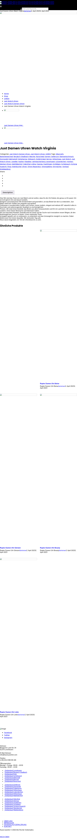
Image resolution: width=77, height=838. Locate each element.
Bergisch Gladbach (21, 156)
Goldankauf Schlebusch (13, 776)
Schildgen (57, 164)
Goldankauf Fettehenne (13, 788)
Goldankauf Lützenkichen (13, 792)
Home (6, 93)
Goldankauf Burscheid (12, 781)
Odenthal (26, 164)
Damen (47, 156)
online (33, 164)
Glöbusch (31, 159)
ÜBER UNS (8, 821)
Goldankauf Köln (10, 774)
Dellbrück (55, 156)
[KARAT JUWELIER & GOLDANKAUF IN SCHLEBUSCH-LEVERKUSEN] (27, 2)
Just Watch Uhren (11, 101)
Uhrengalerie (47, 166)
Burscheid (40, 156)
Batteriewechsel (6, 156)
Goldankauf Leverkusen (13, 770)
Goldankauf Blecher (11, 779)
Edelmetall (13, 159)
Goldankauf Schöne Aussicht (14, 806)
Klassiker (28, 161)
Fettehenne (22, 159)
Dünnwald (4, 159)
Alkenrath (59, 154)
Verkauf (65, 166)
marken (70, 161)
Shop (6, 96)
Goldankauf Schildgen (12, 804)
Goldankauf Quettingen (12, 803)
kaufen (21, 161)
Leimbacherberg (38, 161)
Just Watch (66, 159)
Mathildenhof (17, 164)
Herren (49, 159)
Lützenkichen (61, 161)
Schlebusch (65, 164)
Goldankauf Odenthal (12, 799)
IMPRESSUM (9, 823)
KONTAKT (8, 826)
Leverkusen (50, 161)
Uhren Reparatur (34, 166)
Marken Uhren (5, 164)
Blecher (32, 156)
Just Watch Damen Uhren (14, 104)
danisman (27, 11)
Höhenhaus (56, 159)
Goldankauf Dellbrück (12, 785)
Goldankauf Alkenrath (12, 778)
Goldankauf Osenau (11, 801)
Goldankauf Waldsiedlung (13, 810)
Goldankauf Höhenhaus (13, 790)
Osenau (40, 164)
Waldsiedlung (5, 169)
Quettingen (47, 164)
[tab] (7, 192)
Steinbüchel (16, 166)
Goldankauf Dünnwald (12, 786)
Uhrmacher (57, 166)
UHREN (6, 99)
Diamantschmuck (66, 156)
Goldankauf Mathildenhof (13, 795)
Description (8, 192)
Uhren (24, 166)
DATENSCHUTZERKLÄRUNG (15, 825)
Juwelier (14, 161)
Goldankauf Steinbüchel (13, 808)
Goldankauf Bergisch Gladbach (15, 772)
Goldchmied (41, 159)
